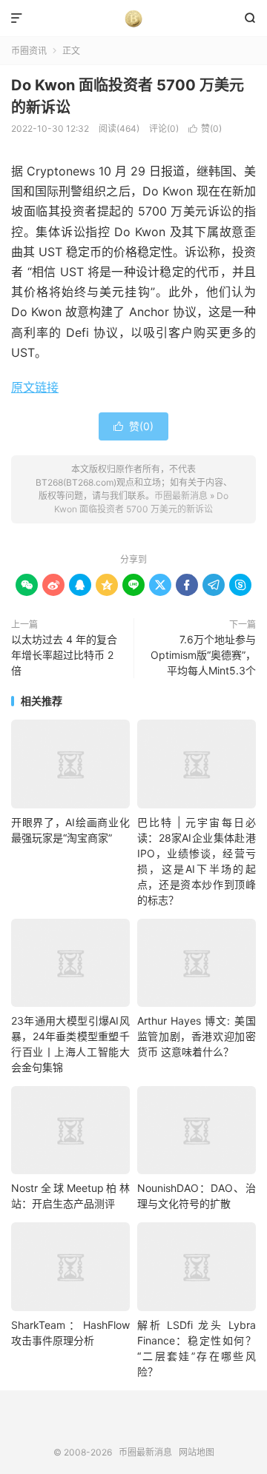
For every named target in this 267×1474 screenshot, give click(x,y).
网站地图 (196, 1452)
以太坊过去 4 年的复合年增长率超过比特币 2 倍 (64, 655)
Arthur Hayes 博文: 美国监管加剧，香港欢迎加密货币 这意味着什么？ (196, 1036)
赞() (205, 128)
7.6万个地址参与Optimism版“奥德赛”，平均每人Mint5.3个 (203, 655)
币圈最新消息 (133, 18)
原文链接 (35, 387)
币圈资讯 (29, 50)
